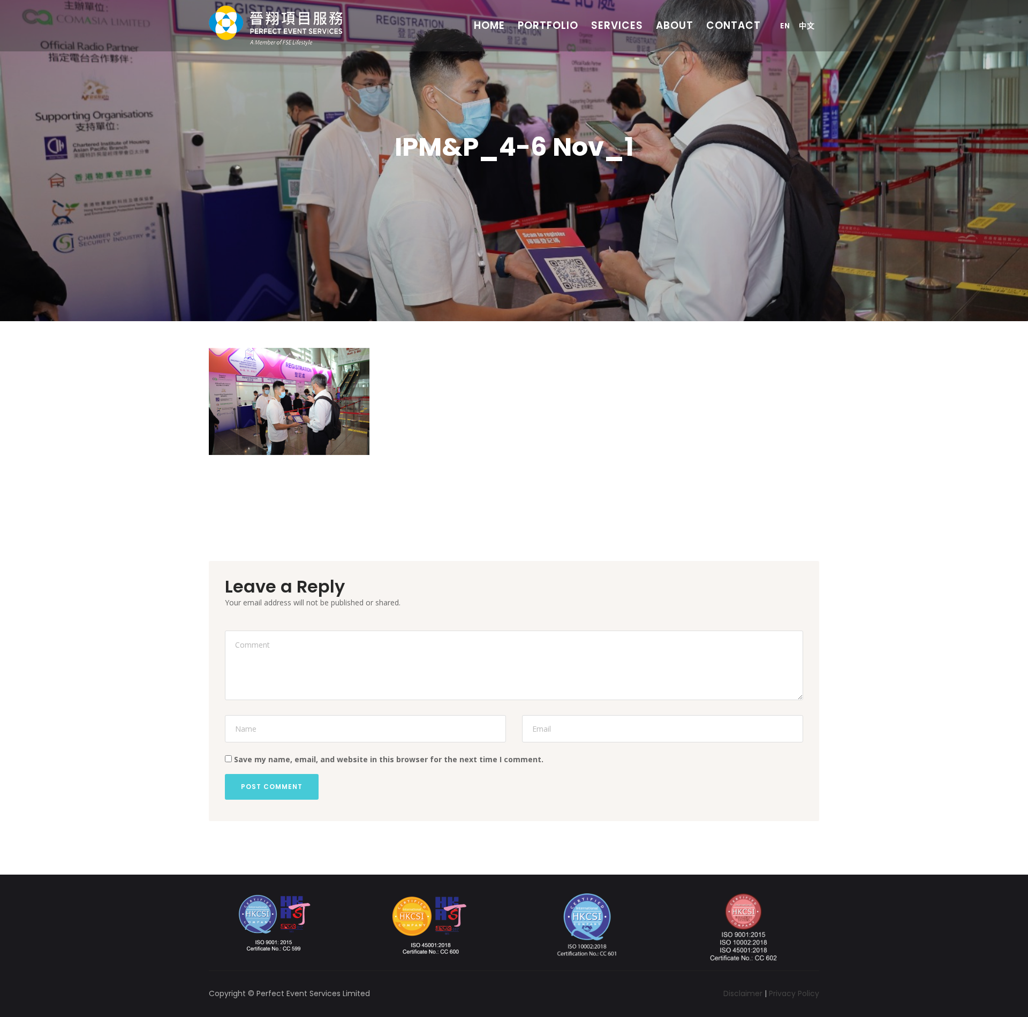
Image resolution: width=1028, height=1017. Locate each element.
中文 (807, 25)
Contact (733, 25)
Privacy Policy (794, 993)
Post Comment (272, 786)
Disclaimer (742, 993)
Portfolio (548, 25)
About (674, 25)
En (785, 25)
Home (489, 25)
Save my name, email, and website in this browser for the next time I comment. (388, 759)
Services (617, 25)
